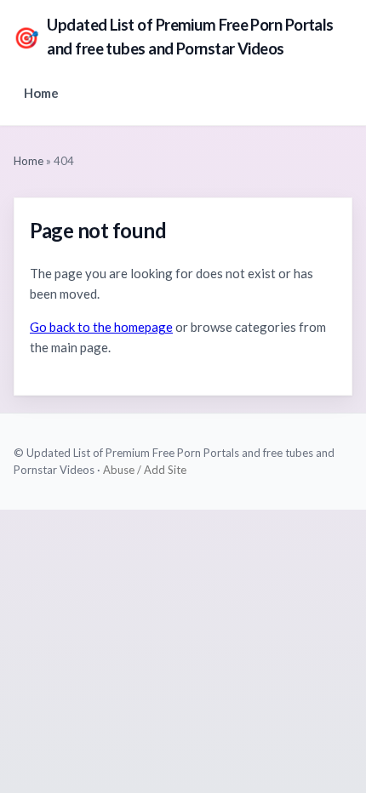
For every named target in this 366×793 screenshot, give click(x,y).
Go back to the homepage (101, 326)
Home (41, 92)
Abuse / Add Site (144, 469)
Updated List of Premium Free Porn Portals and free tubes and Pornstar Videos (174, 36)
